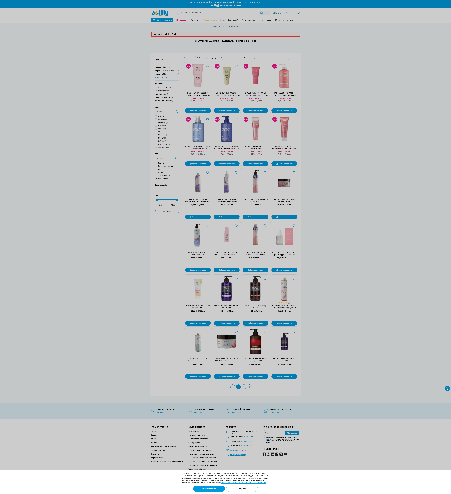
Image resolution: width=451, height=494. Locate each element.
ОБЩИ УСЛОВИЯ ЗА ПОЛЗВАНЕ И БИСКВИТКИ (243, 482)
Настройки (242, 489)
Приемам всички (209, 489)
